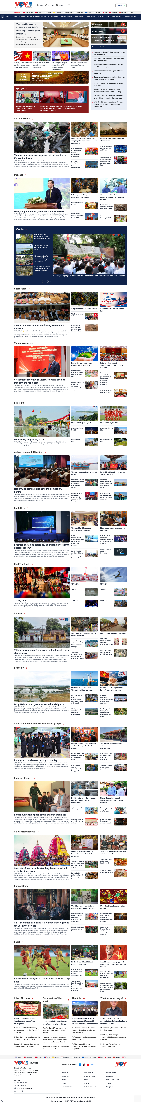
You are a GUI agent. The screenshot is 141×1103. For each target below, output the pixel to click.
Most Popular (104, 47)
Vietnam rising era (23, 343)
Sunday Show (21, 886)
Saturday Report (22, 778)
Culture (18, 613)
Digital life (19, 508)
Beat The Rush (21, 564)
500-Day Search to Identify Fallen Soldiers (32, 16)
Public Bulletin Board (113, 1079)
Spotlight (20, 88)
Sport (107, 16)
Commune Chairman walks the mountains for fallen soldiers (109, 59)
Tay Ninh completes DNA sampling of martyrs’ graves (44, 65)
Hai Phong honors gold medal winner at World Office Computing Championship (108, 97)
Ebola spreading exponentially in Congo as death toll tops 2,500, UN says (109, 78)
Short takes (20, 288)
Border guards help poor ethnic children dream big (108, 84)
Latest (94, 47)
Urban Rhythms (116, 16)
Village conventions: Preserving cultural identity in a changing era (108, 66)
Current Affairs (53, 16)
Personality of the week (52, 1000)
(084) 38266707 (21, 1085)
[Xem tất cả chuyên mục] (139, 16)
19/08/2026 (122, 41)
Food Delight (91, 16)
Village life (109, 1087)
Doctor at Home (79, 16)
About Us (8, 16)
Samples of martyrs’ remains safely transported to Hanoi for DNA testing (107, 91)
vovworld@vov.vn (22, 1091)
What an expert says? (111, 998)
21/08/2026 (98, 41)
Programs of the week (103, 37)
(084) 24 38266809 (22, 1083)
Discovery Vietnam (66, 16)
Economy (19, 667)
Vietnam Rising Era (130, 16)
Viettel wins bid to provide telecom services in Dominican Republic (64, 65)
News (15, 16)
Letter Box (100, 16)
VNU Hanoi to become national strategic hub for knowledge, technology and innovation (108, 104)
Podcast (51, 5)
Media (61, 5)
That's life (109, 1083)
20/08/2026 (110, 41)
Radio (42, 5)
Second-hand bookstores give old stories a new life (109, 72)
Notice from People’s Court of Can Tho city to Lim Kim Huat (109, 53)
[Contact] (2, 1101)
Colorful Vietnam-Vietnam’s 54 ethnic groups (37, 723)
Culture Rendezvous (24, 831)
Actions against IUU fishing (28, 452)
